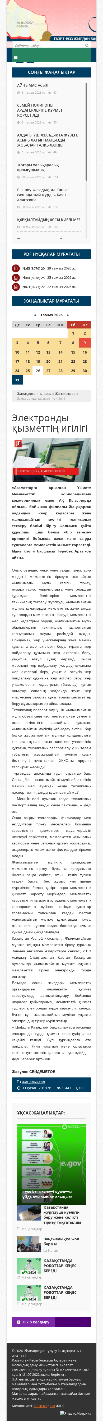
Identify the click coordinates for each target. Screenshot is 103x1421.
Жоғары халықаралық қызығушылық (38, 167)
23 (85, 361)
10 (17, 352)
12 (38, 352)
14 (60, 352)
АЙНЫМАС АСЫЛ (32, 85)
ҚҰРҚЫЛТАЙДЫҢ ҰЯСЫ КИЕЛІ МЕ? (48, 219)
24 (17, 370)
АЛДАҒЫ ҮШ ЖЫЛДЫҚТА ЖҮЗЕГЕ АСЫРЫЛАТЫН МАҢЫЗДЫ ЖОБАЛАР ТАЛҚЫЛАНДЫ (47, 140)
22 (73, 361)
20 (48, 361)
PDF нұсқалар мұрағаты (52, 254)
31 (17, 379)
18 (28, 361)
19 (38, 361)
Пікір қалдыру (35, 1321)
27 (48, 370)
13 (48, 352)
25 (28, 370)
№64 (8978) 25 (33, 277)
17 (17, 361)
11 (28, 352)
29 (73, 370)
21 (60, 361)
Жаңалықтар (33, 1081)
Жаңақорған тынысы (71, 23)
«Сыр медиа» (44, 1405)
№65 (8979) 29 (33, 268)
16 (85, 352)
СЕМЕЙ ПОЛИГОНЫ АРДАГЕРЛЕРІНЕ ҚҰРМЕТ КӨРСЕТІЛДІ (40, 110)
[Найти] (87, 45)
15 (73, 352)
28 (60, 370)
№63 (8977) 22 (33, 287)
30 (85, 370)
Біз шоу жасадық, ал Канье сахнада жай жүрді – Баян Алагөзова (42, 194)
